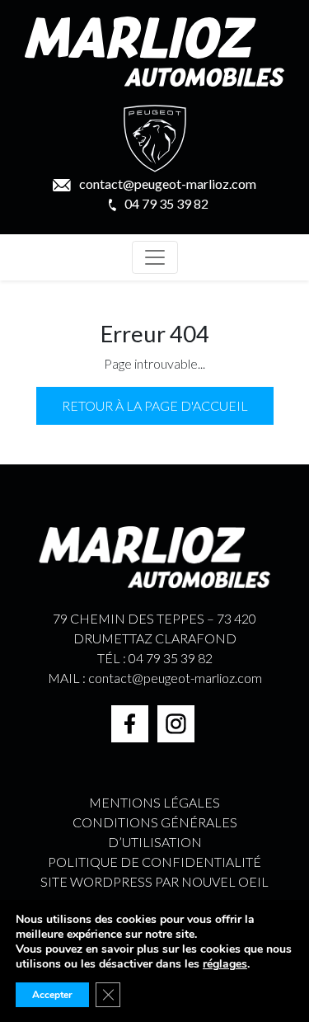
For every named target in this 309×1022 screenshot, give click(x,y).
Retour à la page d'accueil (155, 405)
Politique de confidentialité (154, 861)
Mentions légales (154, 802)
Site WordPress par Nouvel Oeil (154, 881)
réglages (225, 964)
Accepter (52, 994)
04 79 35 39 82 (166, 203)
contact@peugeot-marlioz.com (167, 183)
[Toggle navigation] (155, 257)
